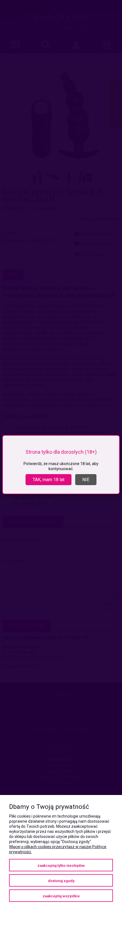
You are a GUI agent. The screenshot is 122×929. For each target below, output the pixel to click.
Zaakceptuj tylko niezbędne (61, 865)
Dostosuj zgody (61, 881)
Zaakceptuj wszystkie (61, 896)
